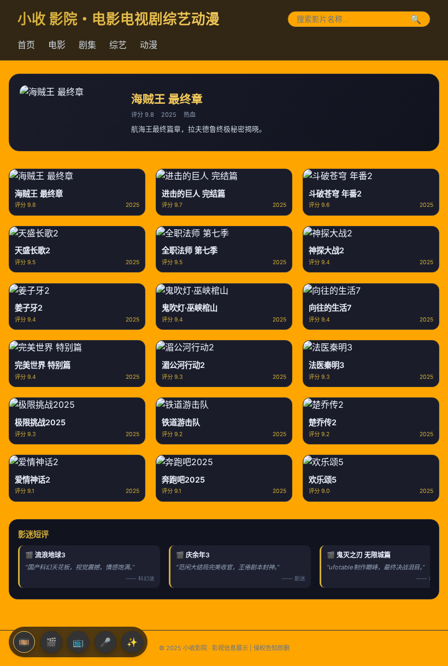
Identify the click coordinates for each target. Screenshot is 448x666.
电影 (57, 44)
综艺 (118, 44)
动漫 (148, 44)
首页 (26, 44)
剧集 (87, 44)
